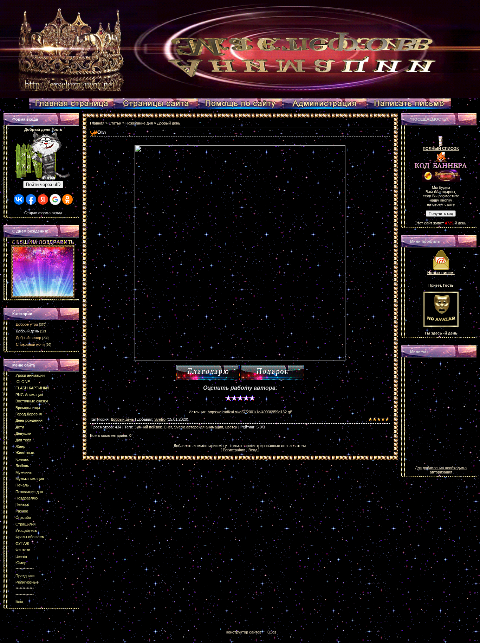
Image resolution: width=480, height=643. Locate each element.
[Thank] (208, 372)
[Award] (272, 372)
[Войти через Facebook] (31, 199)
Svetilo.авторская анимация (198, 427)
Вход (252, 450)
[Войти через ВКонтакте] (19, 199)
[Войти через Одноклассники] (67, 199)
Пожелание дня (139, 123)
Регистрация (234, 450)
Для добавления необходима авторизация (441, 470)
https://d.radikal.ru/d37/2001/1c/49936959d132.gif (250, 412)
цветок (231, 427)
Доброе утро (27, 324)
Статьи (115, 123)
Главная (97, 123)
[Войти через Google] (55, 199)
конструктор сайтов (243, 632)
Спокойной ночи (30, 344)
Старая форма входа (43, 213)
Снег (168, 427)
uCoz (272, 632)
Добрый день (27, 331)
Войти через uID (43, 184)
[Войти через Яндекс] (43, 199)
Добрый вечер (28, 338)
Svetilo (160, 419)
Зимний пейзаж (148, 427)
